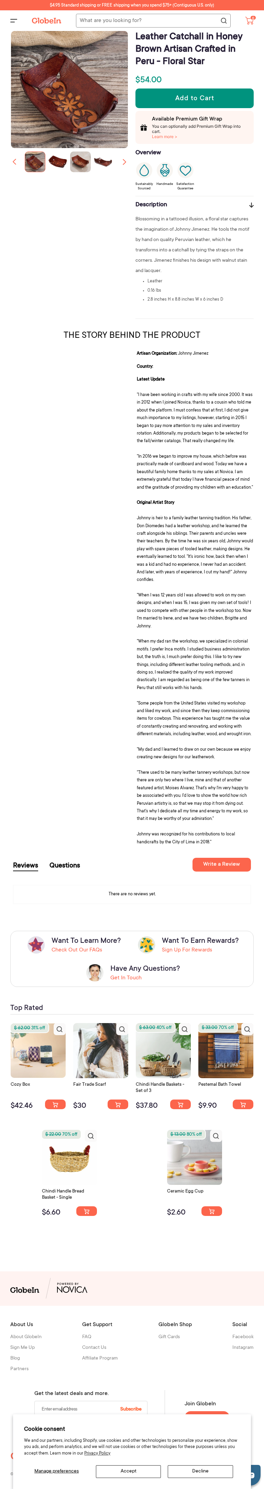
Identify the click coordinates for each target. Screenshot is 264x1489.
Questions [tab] (65, 866)
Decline (200, 1471)
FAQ (86, 1337)
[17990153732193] (55, 1104)
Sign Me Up (22, 1348)
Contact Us (94, 1348)
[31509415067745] (211, 1211)
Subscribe (131, 1409)
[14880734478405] (180, 1104)
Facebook (243, 1337)
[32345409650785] (243, 1104)
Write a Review (221, 864)
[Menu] (13, 20)
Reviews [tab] (25, 866)
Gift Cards (169, 1337)
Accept (128, 1471)
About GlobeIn (26, 1337)
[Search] (223, 21)
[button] (124, 162)
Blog (15, 1358)
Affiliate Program (100, 1358)
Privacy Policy (97, 1453)
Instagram (243, 1348)
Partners (19, 1369)
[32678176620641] (118, 1104)
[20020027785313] (86, 1211)
